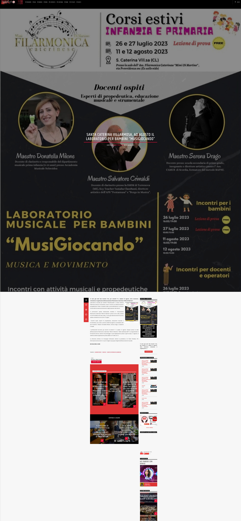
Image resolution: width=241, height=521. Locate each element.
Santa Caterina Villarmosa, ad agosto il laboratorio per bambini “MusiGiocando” (146, 363)
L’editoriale (60, 2)
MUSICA (104, 352)
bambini (120, 130)
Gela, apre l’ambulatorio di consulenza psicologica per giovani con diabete (126, 430)
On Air (238, 2)
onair (67, 2)
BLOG (35, 2)
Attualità (73, 2)
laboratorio (98, 352)
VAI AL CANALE (149, 427)
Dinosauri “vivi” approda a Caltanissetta (114, 388)
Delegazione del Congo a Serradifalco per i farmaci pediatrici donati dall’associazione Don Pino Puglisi (100, 389)
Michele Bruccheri (118, 145)
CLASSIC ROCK (144, 398)
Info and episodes (148, 351)
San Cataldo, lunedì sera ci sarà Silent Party (149, 497)
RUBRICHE (40, 2)
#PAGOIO (143, 386)
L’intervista (52, 2)
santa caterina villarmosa (114, 352)
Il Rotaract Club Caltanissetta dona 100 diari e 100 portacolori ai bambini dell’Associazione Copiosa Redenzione (130, 390)
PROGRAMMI (29, 2)
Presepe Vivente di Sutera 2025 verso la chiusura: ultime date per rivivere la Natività (149, 508)
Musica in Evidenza (145, 493)
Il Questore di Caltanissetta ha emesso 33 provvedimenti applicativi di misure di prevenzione (102, 431)
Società (79, 2)
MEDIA (46, 2)
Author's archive (96, 362)
